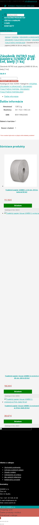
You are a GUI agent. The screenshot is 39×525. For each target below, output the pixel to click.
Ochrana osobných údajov (14, 470)
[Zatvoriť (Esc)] (7, 521)
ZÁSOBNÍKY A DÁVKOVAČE (29, 37)
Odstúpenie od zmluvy (12, 475)
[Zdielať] (5, 521)
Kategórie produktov (14, 17)
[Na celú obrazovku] (3, 521)
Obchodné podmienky (12, 467)
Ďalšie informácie (11, 96)
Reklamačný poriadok (12, 479)
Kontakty (9, 26)
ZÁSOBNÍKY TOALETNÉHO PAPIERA (18, 40)
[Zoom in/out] (1, 521)
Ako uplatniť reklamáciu (12, 477)
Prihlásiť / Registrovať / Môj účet (21, 6)
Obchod (7, 37)
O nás (7, 23)
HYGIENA (15, 37)
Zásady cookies (10, 472)
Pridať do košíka (9, 81)
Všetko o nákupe (12, 20)
